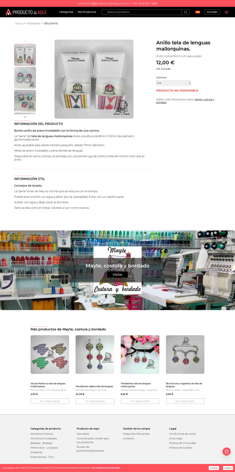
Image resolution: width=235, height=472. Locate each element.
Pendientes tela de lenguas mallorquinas (136, 385)
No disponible (50, 401)
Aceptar (228, 468)
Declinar (214, 468)
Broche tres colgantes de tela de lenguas (184, 385)
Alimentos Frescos (41, 433)
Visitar (117, 274)
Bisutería (51, 23)
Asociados (83, 433)
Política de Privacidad (182, 443)
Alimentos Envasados (43, 438)
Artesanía (33, 23)
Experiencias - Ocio (42, 457)
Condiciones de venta (182, 433)
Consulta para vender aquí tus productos (93, 440)
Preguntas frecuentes (136, 433)
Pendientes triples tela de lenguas (94, 386)
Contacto (128, 438)
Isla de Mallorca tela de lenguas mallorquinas (48, 385)
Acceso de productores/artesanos (90, 448)
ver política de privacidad (105, 468)
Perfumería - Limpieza (44, 447)
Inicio (19, 23)
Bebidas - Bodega (41, 443)
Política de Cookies (180, 447)
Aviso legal (175, 438)
